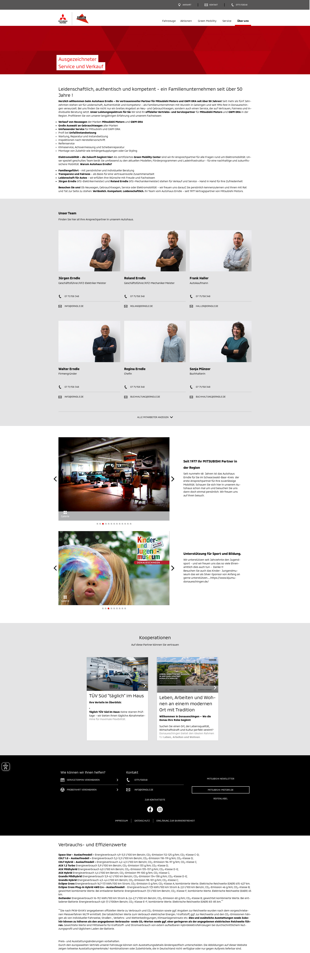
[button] (55, 479)
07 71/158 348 (71, 296)
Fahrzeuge (169, 20)
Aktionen (186, 20)
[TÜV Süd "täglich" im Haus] (117, 678)
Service (226, 20)
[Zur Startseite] (83, 18)
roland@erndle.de (141, 306)
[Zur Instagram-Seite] (160, 814)
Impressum (121, 825)
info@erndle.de (73, 306)
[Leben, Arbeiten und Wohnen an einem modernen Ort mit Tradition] (187, 679)
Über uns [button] (243, 20)
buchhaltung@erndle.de (145, 396)
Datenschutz (142, 825)
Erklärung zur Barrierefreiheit (175, 825)
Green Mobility (207, 20)
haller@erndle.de (206, 306)
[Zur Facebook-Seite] (150, 814)
